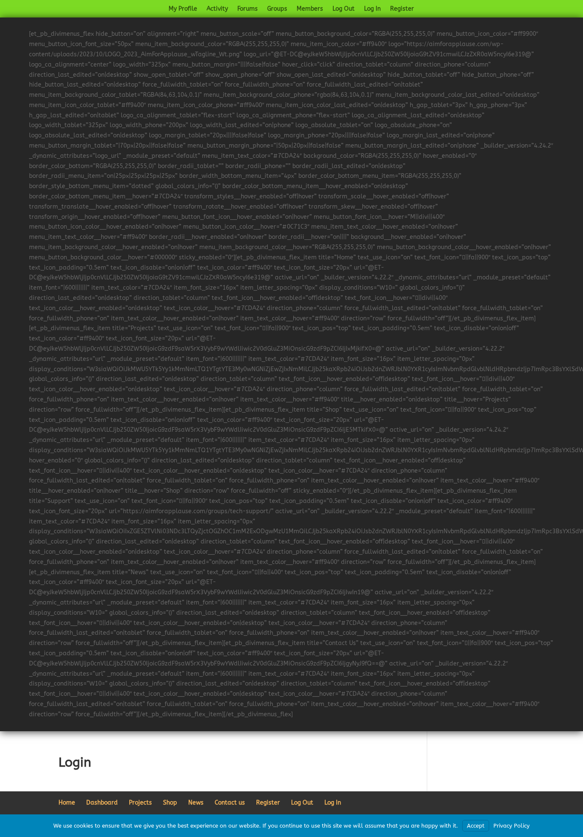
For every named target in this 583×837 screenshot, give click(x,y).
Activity (217, 9)
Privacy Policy (511, 825)
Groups (277, 9)
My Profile (183, 9)
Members (310, 9)
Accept (475, 825)
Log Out (343, 9)
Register (402, 9)
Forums (247, 9)
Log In (372, 9)
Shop (170, 802)
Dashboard (102, 802)
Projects (140, 802)
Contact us (230, 802)
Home (66, 802)
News (196, 802)
